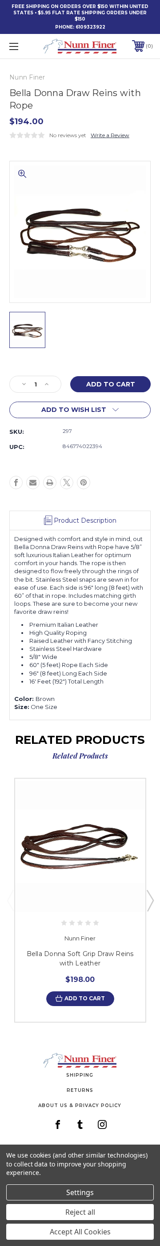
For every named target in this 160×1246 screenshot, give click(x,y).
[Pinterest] (83, 482)
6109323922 (90, 27)
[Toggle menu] (23, 46)
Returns (80, 1090)
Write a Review (110, 135)
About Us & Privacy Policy (79, 1105)
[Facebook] (16, 482)
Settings (80, 1192)
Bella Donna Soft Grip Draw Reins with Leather (80, 958)
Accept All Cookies (80, 1232)
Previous (10, 900)
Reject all (80, 1212)
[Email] (33, 482)
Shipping (79, 1075)
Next (149, 900)
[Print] (49, 482)
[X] (66, 482)
